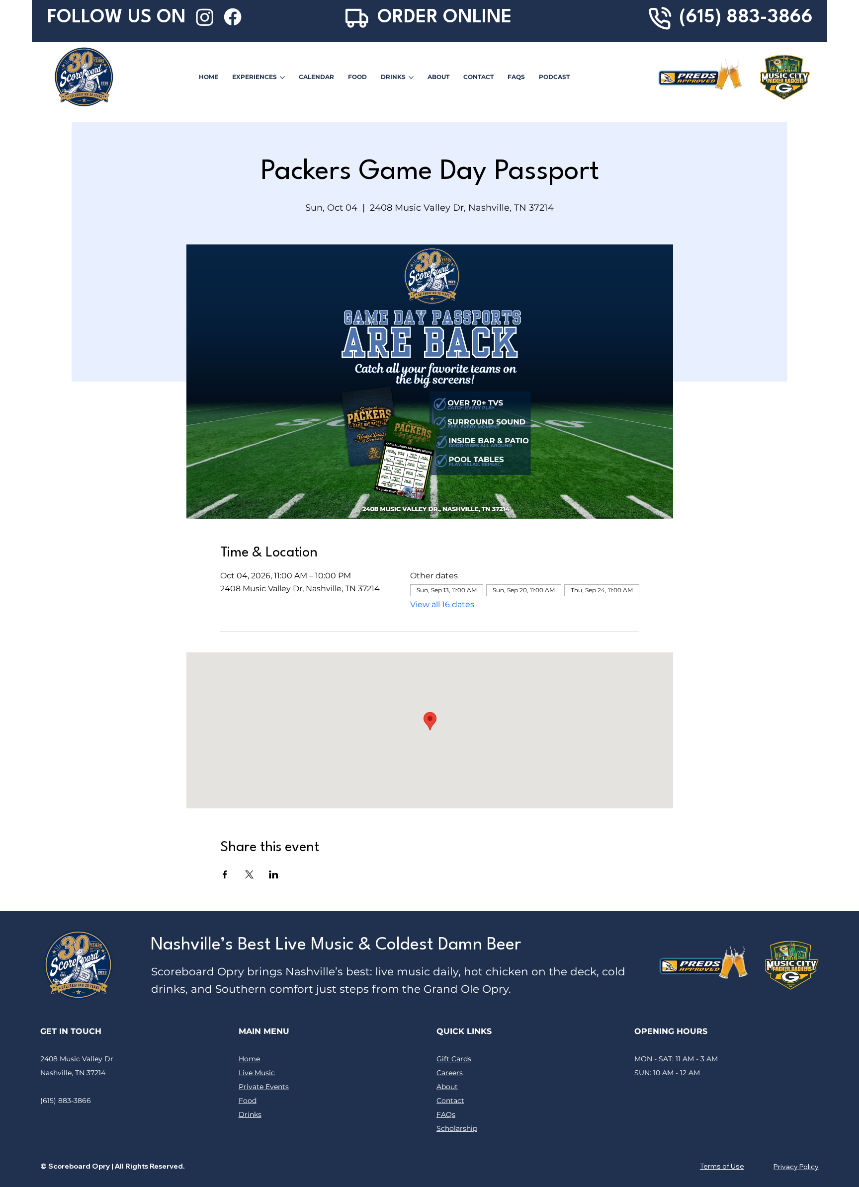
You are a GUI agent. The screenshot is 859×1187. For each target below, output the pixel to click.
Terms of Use (722, 1166)
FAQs (445, 1114)
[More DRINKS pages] (411, 77)
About (447, 1086)
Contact (450, 1100)
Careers (449, 1072)
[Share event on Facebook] (225, 874)
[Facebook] (232, 16)
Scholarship (456, 1128)
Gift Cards (453, 1058)
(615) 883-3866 (746, 17)
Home (249, 1058)
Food (248, 1100)
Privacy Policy (796, 1166)
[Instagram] (204, 16)
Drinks (250, 1114)
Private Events (264, 1086)
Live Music (257, 1072)
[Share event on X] (249, 874)
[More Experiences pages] (282, 77)
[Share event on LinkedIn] (273, 874)
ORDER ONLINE (444, 17)
